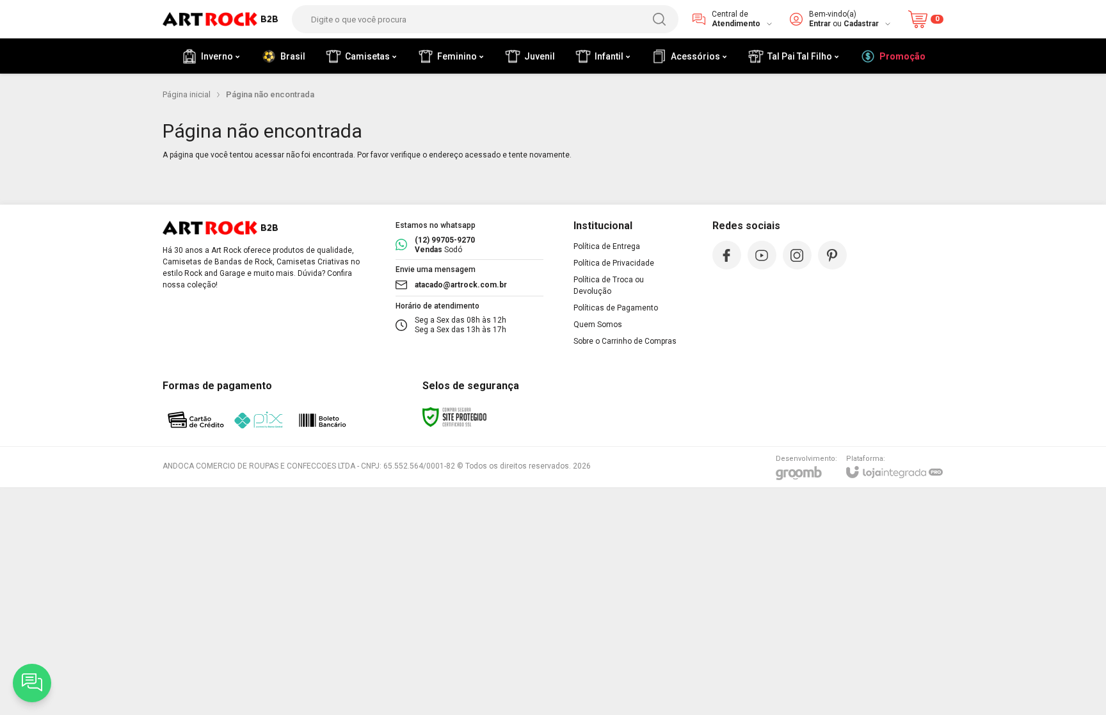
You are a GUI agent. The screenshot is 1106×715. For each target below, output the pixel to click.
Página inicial (187, 94)
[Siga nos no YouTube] (762, 255)
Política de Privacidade (613, 263)
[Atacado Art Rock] (220, 19)
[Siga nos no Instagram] (797, 255)
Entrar (820, 23)
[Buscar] (659, 19)
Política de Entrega (606, 246)
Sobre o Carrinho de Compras (625, 341)
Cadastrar (861, 23)
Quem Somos (597, 324)
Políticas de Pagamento (615, 307)
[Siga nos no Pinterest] (832, 255)
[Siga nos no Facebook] (726, 255)
